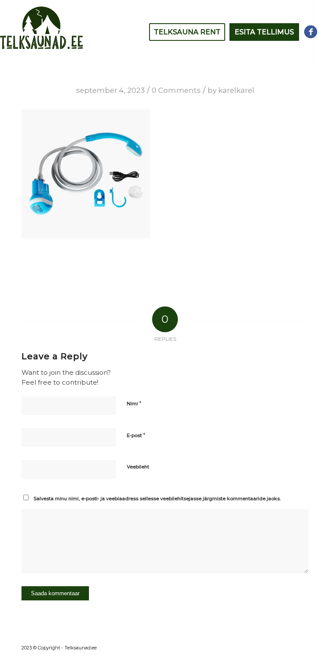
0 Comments (176, 90)
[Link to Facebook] (310, 31)
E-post (136, 434)
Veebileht (138, 467)
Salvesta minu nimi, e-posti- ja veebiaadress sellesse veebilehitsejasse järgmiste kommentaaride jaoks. (157, 499)
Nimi (134, 403)
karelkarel (236, 90)
